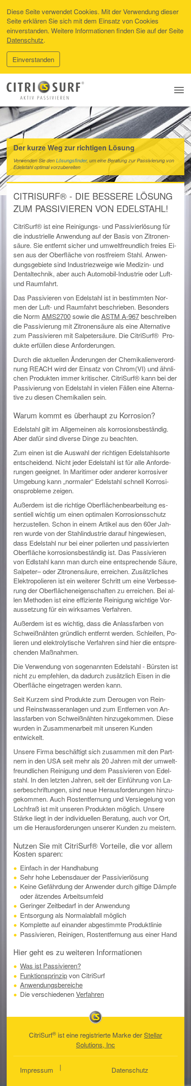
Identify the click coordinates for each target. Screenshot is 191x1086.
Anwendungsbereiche (51, 984)
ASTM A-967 (120, 316)
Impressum (36, 1069)
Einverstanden (33, 59)
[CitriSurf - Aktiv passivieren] (45, 90)
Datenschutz (25, 39)
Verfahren (90, 994)
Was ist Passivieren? (50, 965)
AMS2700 (56, 316)
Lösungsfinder (71, 160)
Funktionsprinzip (43, 975)
